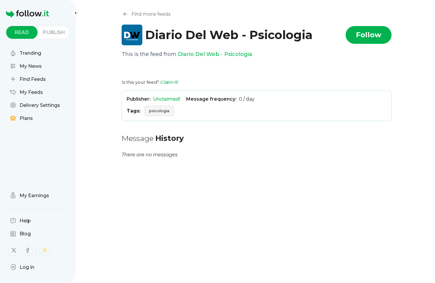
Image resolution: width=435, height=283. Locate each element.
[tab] (22, 32)
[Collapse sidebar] (75, 13)
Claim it (168, 82)
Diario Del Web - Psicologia (215, 54)
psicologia (159, 110)
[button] (22, 267)
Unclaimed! (166, 99)
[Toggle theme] (45, 250)
